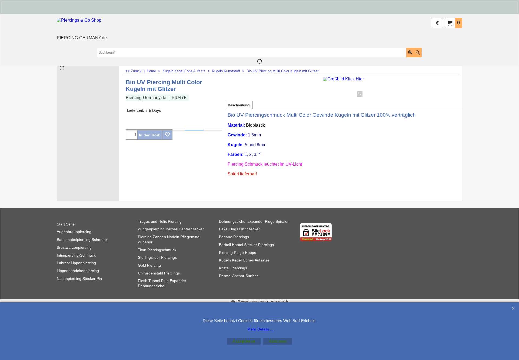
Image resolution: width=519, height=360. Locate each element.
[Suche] (418, 52)
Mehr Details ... (260, 329)
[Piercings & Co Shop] (82, 26)
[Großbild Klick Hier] (343, 87)
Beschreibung (238, 105)
